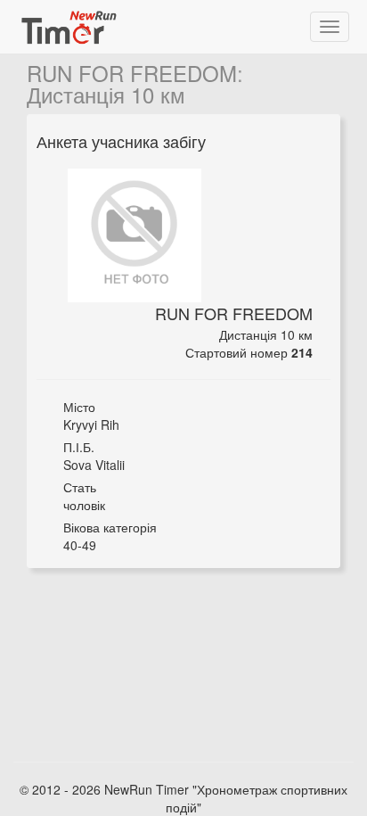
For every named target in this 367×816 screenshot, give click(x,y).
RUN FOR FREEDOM (132, 72)
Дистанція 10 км (106, 94)
